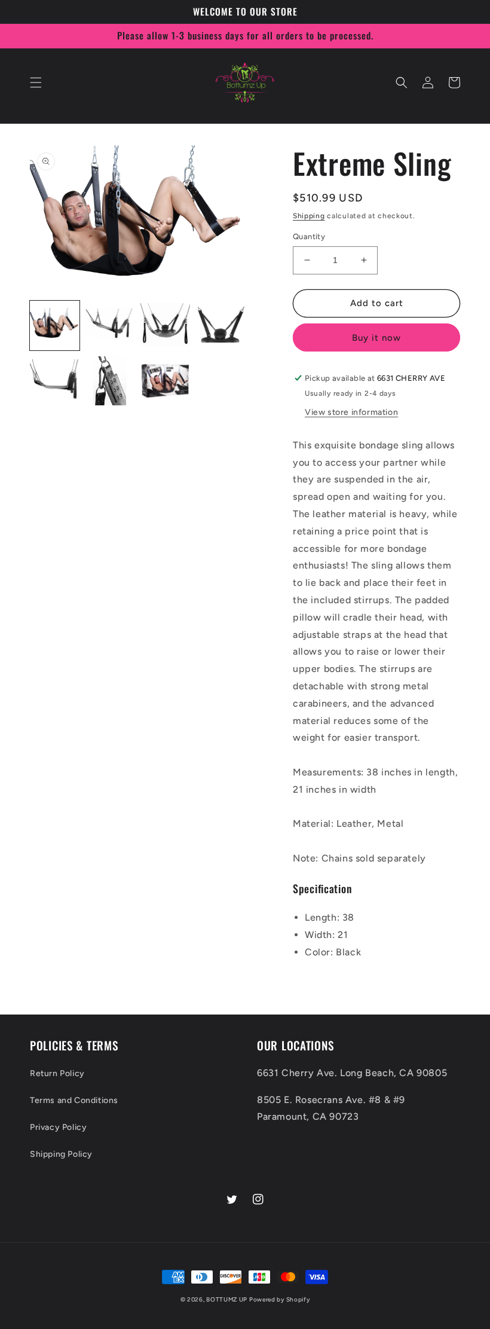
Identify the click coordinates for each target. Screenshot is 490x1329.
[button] (36, 82)
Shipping (309, 216)
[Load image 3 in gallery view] (165, 325)
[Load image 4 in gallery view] (221, 325)
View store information (351, 412)
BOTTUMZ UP (227, 1299)
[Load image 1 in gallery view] (54, 325)
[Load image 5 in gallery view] (54, 381)
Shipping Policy (61, 1154)
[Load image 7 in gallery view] (165, 381)
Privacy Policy (58, 1127)
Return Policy (57, 1073)
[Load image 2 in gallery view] (110, 325)
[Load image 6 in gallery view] (110, 381)
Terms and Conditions (74, 1100)
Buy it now (376, 337)
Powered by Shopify (279, 1299)
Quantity (309, 236)
